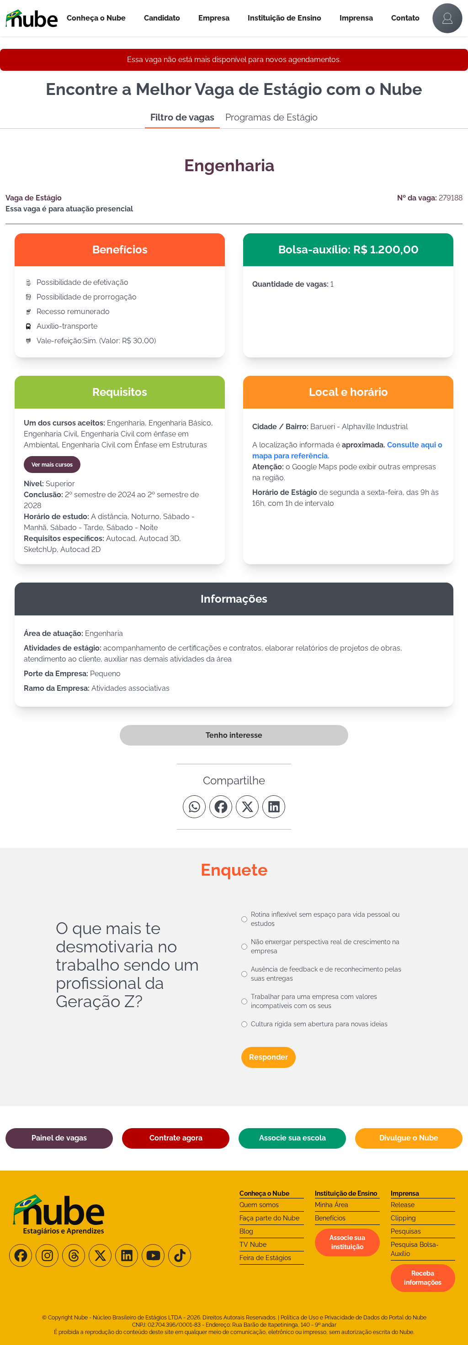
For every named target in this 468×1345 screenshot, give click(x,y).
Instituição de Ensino (284, 18)
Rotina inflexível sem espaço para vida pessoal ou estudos (325, 919)
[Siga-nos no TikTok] (179, 1255)
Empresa (213, 18)
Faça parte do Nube (269, 1218)
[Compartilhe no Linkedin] (273, 806)
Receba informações (422, 1278)
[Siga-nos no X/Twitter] (100, 1255)
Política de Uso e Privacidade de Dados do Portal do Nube (353, 1317)
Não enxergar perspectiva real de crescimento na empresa (325, 946)
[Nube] (31, 18)
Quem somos (259, 1204)
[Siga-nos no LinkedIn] (126, 1255)
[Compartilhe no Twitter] (247, 806)
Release (403, 1204)
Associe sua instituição (347, 1242)
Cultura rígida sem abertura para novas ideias (319, 1024)
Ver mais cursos (52, 465)
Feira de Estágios (265, 1257)
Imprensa (356, 18)
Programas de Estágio (271, 117)
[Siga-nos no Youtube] (153, 1255)
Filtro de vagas (182, 117)
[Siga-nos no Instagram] (47, 1255)
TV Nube (252, 1244)
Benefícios (330, 1218)
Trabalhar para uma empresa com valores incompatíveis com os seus (314, 1001)
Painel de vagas (59, 1138)
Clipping (403, 1218)
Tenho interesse (234, 735)
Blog (246, 1231)
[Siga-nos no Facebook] (20, 1255)
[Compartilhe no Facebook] (220, 806)
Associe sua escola (292, 1138)
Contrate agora (175, 1138)
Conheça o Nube (96, 18)
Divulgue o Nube (408, 1138)
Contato (405, 18)
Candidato (162, 18)
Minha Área (331, 1204)
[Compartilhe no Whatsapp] (194, 806)
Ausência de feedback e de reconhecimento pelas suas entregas (326, 974)
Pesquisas (406, 1231)
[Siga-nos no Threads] (73, 1255)
